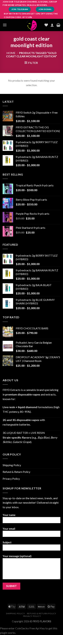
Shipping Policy (12, 465)
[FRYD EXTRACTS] (31, 25)
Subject (7, 542)
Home (10, 53)
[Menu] (5, 25)
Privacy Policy (11, 478)
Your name (9, 514)
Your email (9, 528)
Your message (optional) (17, 556)
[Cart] (58, 25)
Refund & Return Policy (16, 471)
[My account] (52, 25)
